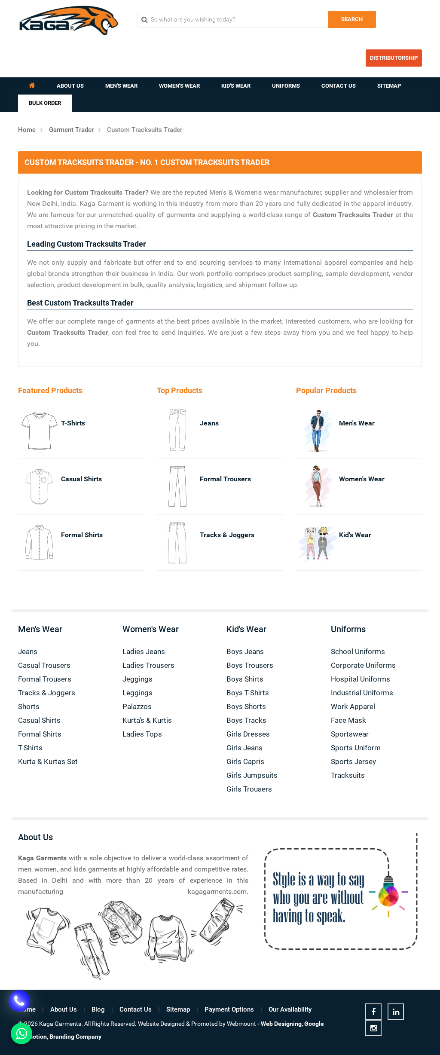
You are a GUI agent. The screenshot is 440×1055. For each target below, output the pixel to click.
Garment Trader (71, 130)
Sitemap (389, 86)
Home (27, 130)
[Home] (32, 86)
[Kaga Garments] (69, 20)
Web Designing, (282, 1023)
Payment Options (229, 1009)
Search (352, 19)
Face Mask (348, 720)
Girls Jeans (244, 747)
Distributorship (394, 58)
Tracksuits (348, 775)
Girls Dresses (248, 734)
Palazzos (137, 706)
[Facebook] (373, 1011)
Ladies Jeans (143, 651)
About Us (70, 86)
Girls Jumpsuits (252, 775)
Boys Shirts (244, 679)
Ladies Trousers (148, 665)
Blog (98, 1009)
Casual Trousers (44, 665)
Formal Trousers (225, 479)
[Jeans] (168, 430)
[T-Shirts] (30, 430)
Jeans (209, 423)
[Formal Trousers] (168, 486)
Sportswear (350, 734)
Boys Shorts (246, 706)
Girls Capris (245, 761)
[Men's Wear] (308, 430)
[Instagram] (373, 1028)
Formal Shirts (82, 535)
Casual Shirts (81, 479)
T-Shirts (73, 423)
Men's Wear (121, 86)
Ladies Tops (142, 734)
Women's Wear (179, 86)
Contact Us (338, 86)
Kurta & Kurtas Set (48, 761)
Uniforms (286, 86)
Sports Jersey (353, 761)
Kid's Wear (236, 86)
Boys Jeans (245, 651)
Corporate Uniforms (363, 665)
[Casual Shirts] (30, 486)
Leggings (137, 692)
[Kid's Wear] (308, 542)
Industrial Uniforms (362, 692)
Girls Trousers (249, 789)
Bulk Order (45, 103)
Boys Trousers (249, 665)
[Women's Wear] (308, 486)
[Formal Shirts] (30, 542)
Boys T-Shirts (247, 692)
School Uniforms (358, 651)
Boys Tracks (246, 720)
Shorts (29, 706)
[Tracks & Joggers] (168, 542)
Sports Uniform (356, 747)
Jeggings (137, 679)
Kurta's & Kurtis (147, 720)
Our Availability (290, 1009)
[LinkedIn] (396, 1011)
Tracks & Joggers (227, 535)
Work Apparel (353, 706)
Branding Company (75, 1036)
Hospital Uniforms (360, 679)
